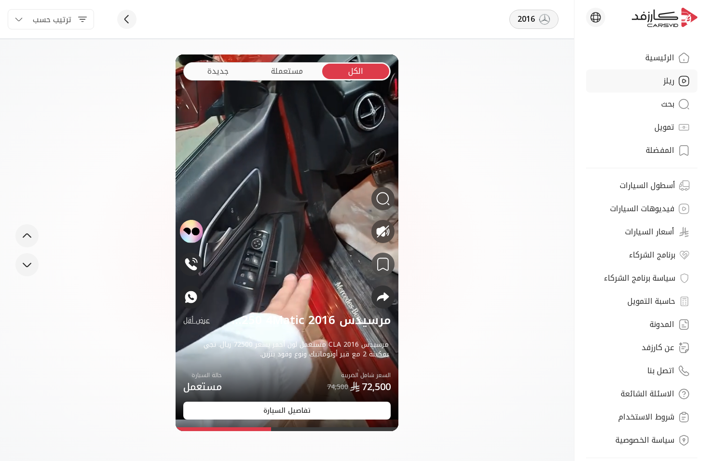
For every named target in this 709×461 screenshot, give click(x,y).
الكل (355, 71)
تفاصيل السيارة (287, 410)
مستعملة (287, 71)
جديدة (218, 71)
